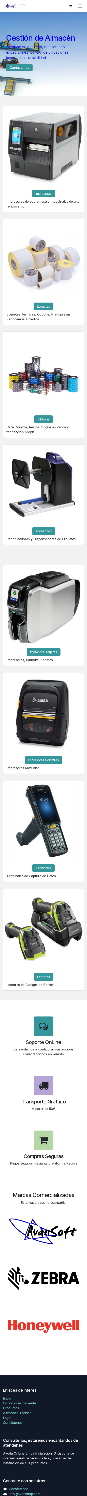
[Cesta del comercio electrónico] (70, 6)
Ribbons (43, 419)
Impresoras (44, 194)
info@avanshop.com (24, 1494)
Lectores (43, 977)
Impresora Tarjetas (43, 652)
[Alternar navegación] (80, 6)
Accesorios (43, 531)
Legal (7, 1418)
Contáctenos (19, 68)
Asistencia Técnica (17, 1413)
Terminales (43, 868)
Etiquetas (43, 306)
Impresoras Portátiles (43, 760)
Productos (11, 1408)
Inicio (7, 1398)
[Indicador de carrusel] (40, 88)
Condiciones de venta (19, 1403)
